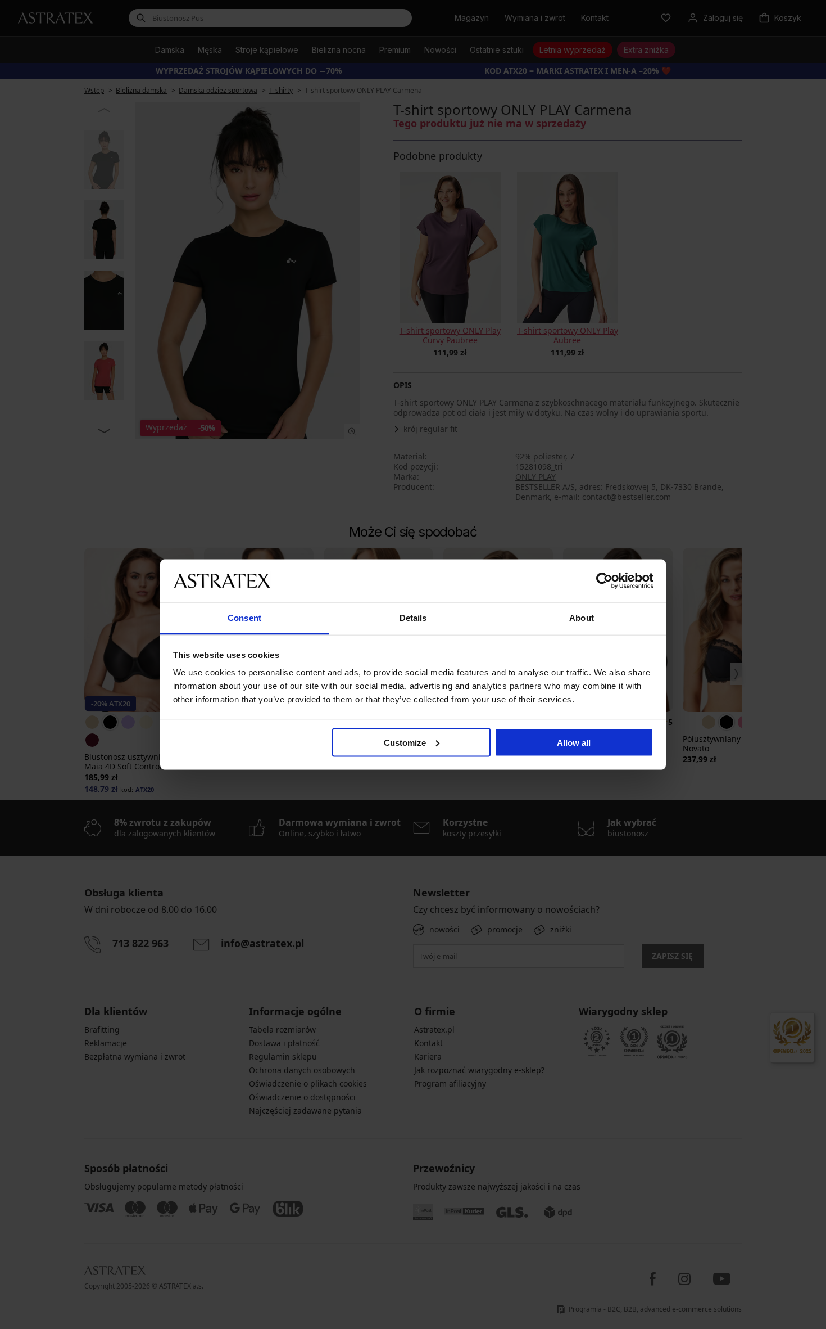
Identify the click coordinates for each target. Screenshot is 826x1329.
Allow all (574, 742)
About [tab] (581, 618)
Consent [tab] (244, 618)
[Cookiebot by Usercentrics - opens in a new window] (604, 580)
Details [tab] (413, 618)
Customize (405, 742)
